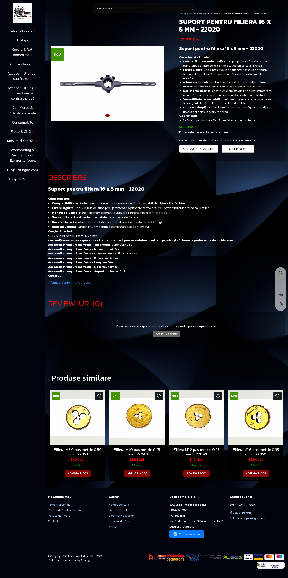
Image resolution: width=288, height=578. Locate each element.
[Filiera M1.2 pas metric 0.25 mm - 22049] (196, 417)
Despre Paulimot (22, 179)
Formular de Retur (120, 521)
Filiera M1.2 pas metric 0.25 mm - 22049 (196, 451)
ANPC (112, 527)
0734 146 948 (243, 513)
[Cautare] (191, 8)
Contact (53, 521)
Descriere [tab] (67, 177)
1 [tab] (107, 115)
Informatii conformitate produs (69, 282)
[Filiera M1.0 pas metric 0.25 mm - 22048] (137, 417)
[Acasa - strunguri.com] (22, 13)
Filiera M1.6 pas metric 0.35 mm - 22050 (256, 451)
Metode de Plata (119, 505)
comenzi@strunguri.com (250, 518)
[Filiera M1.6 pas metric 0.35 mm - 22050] (255, 417)
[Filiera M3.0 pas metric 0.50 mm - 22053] (77, 417)
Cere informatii (239, 149)
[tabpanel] (107, 83)
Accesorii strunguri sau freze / (205, 13)
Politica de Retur (119, 510)
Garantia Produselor (121, 516)
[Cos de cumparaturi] (281, 304)
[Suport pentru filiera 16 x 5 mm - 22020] (107, 83)
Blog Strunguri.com (22, 170)
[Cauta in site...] (281, 273)
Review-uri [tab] (75, 303)
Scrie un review (167, 334)
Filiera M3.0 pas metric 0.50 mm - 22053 (78, 451)
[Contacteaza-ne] (281, 294)
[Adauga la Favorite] (99, 396)
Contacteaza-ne (189, 534)
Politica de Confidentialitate (65, 510)
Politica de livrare (59, 516)
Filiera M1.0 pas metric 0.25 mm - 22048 (137, 451)
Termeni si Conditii (59, 505)
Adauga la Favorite (200, 149)
